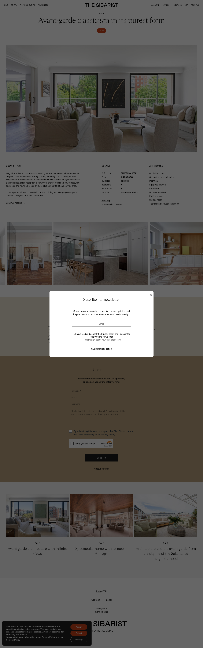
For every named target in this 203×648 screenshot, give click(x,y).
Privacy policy (107, 334)
